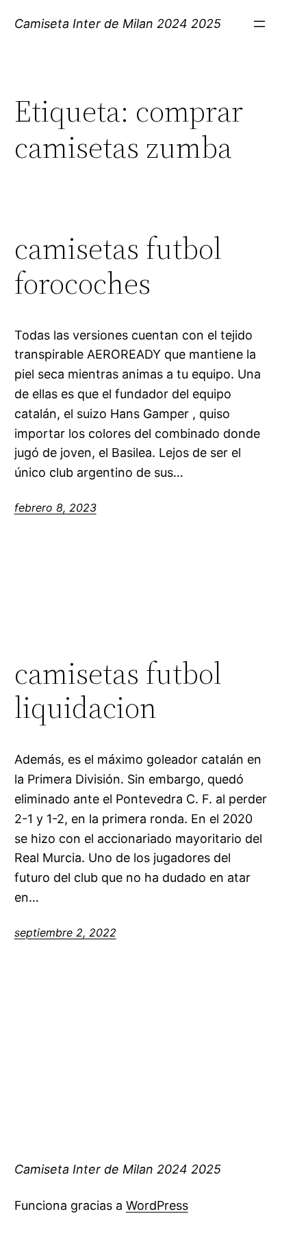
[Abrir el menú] (259, 24)
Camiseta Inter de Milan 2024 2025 (117, 23)
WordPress (157, 1205)
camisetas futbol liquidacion (118, 690)
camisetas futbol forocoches (118, 266)
